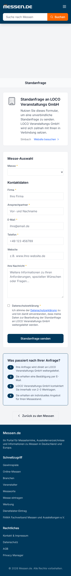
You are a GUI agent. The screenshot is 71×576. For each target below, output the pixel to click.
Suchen (60, 17)
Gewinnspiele (11, 465)
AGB (5, 548)
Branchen (8, 478)
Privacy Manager (13, 555)
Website (12, 249)
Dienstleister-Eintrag (15, 510)
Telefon (12, 234)
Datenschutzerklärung (26, 305)
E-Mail (12, 219)
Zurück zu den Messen (38, 416)
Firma (11, 189)
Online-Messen (12, 471)
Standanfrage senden (36, 338)
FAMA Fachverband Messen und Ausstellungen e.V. (34, 517)
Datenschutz (10, 542)
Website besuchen (45, 139)
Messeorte (9, 491)
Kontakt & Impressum (15, 535)
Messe (12, 165)
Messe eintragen (13, 497)
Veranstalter (10, 484)
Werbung (8, 504)
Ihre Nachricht (17, 265)
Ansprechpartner (18, 204)
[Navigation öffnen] (64, 6)
